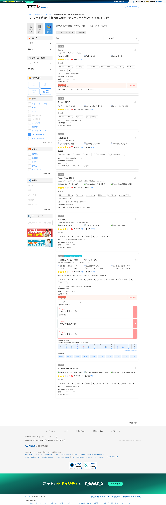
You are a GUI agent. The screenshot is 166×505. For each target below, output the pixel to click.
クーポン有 (89, 195)
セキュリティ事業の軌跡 (111, 457)
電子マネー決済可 (105, 67)
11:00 (93, 356)
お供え (34, 166)
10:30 (85, 356)
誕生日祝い (36, 158)
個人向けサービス (119, 503)
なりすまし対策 (99, 457)
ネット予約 (79, 279)
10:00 (77, 356)
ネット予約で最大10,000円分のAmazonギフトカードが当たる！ (74, 342)
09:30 (69, 356)
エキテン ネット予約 (39, 104)
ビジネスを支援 (59, 503)
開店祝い (35, 154)
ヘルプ (65, 431)
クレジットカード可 (39, 131)
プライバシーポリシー (48, 437)
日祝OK (78, 117)
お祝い (34, 162)
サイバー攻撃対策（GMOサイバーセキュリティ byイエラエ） (53, 457)
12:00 (109, 356)
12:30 (117, 356)
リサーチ (89, 503)
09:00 (61, 356)
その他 (128, 503)
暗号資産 (110, 503)
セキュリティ (68, 503)
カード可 (78, 67)
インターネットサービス (31, 503)
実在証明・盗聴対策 (30, 457)
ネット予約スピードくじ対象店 (73, 256)
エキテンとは (50, 431)
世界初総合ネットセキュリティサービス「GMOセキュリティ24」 (42, 454)
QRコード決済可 (91, 67)
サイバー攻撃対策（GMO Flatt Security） (82, 457)
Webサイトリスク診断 (79, 454)
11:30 (101, 356)
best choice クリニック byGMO (34, 440)
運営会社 (35, 437)
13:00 (125, 356)
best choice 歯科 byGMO (55, 440)
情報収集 (96, 503)
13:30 (133, 356)
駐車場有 (100, 195)
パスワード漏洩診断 (66, 454)
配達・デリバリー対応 (64, 67)
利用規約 (28, 437)
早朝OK (34, 111)
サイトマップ (115, 431)
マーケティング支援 (79, 503)
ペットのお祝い (37, 169)
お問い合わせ (80, 431)
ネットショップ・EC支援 (46, 503)
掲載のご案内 (98, 431)
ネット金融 (103, 503)
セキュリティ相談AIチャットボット (97, 454)
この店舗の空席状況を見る (130, 350)
